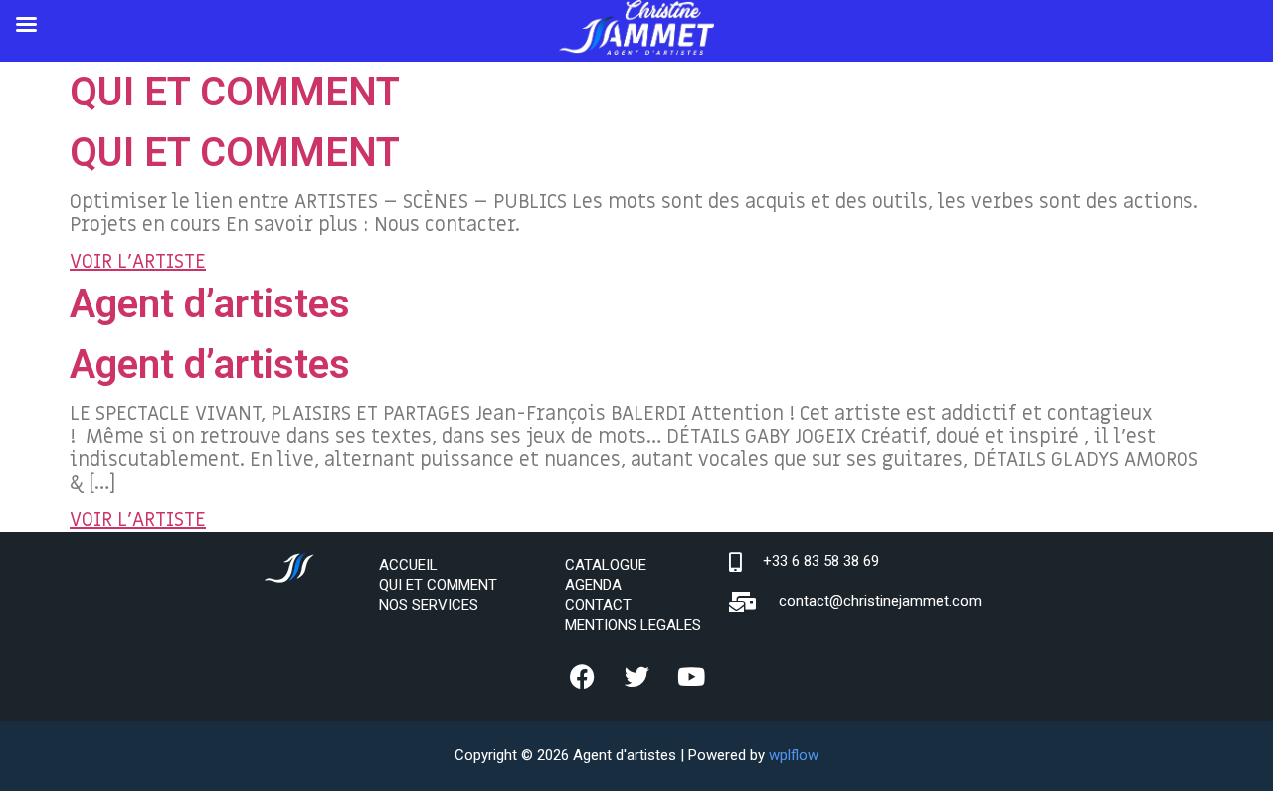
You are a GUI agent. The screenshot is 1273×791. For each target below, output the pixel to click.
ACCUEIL (408, 565)
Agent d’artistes (210, 304)
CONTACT (598, 605)
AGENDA (593, 585)
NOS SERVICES (428, 605)
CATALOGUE (605, 565)
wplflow (793, 755)
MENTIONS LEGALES (633, 625)
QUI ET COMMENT (235, 92)
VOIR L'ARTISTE (138, 262)
